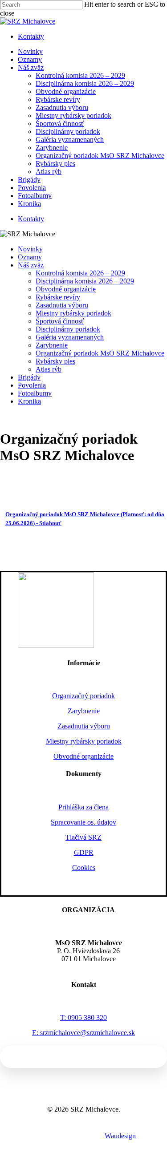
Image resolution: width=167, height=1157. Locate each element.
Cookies (83, 867)
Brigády (29, 377)
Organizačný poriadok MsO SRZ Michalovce (100, 353)
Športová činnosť (60, 321)
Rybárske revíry (58, 297)
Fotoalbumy (35, 393)
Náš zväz (31, 265)
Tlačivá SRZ (83, 837)
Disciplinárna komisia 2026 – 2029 (85, 281)
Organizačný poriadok (83, 696)
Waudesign (120, 1136)
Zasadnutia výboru (62, 305)
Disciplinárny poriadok (68, 329)
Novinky (30, 249)
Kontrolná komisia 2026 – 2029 (80, 273)
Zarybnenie (52, 345)
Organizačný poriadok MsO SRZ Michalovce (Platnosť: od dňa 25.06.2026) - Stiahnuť (84, 518)
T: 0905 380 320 (83, 1017)
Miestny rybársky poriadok (73, 313)
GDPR (84, 852)
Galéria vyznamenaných (70, 337)
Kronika (29, 401)
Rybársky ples (55, 361)
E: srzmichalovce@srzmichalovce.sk (83, 1032)
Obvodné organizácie (66, 289)
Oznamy (30, 257)
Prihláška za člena (83, 807)
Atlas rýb (48, 369)
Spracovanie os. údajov (83, 822)
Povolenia (32, 385)
